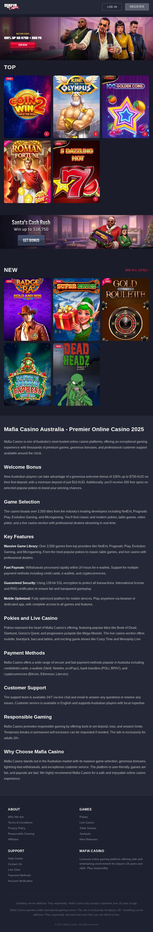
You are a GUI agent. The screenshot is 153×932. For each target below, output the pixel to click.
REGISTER (137, 6)
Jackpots (85, 833)
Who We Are (16, 816)
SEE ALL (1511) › (137, 270)
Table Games (87, 828)
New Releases (88, 839)
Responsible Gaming (21, 833)
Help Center (15, 858)
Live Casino (86, 822)
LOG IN (112, 6)
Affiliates (13, 839)
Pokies (83, 816)
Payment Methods (19, 875)
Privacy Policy (16, 828)
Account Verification (20, 880)
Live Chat (14, 869)
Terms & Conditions (20, 822)
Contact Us (15, 864)
